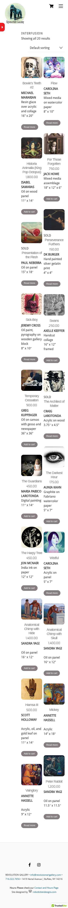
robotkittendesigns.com (44, 892)
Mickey (54, 710)
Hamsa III (31, 705)
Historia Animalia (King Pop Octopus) (31, 168)
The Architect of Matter (54, 404)
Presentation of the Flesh (32, 255)
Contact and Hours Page (46, 887)
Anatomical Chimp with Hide (31, 629)
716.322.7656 (12, 879)
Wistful (54, 558)
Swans (54, 321)
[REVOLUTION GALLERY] (15, 23)
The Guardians (32, 481)
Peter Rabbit (54, 781)
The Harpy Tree (31, 553)
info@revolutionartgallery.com (45, 875)
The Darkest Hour (54, 475)
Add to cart (51, 199)
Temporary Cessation (32, 398)
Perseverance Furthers (54, 242)
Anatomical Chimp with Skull (54, 634)
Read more (29, 127)
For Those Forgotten (54, 162)
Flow (54, 83)
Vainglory (32, 790)
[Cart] (51, 6)
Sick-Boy (32, 320)
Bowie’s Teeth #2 (31, 85)
